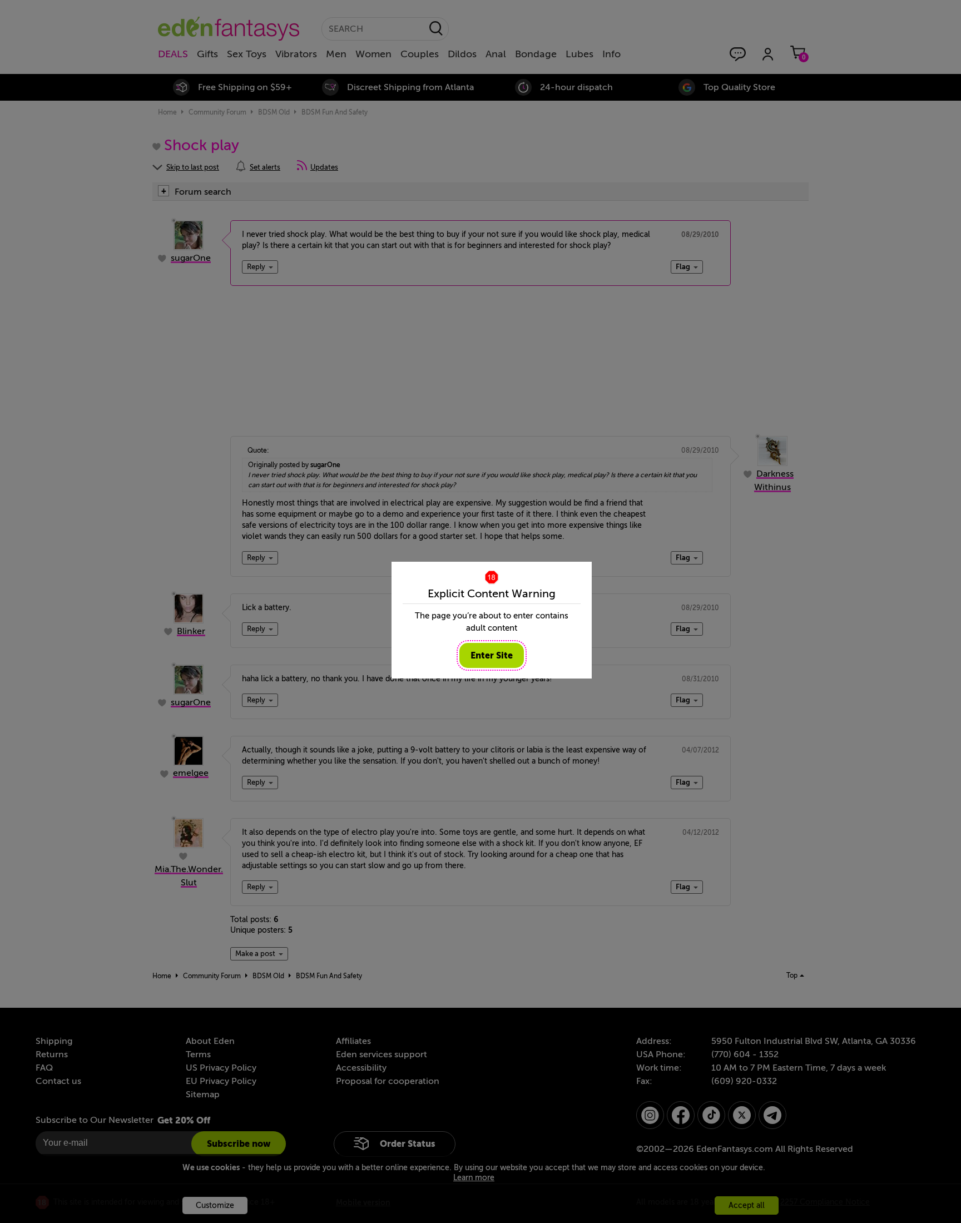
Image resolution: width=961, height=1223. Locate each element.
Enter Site (491, 655)
